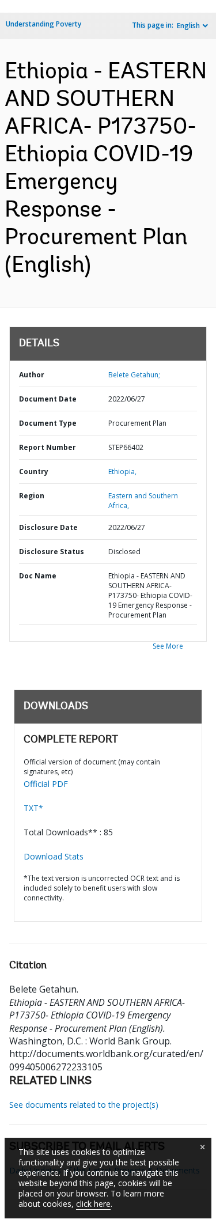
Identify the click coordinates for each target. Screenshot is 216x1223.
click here (93, 1203)
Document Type (48, 423)
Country (33, 471)
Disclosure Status (51, 551)
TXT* (33, 807)
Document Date (48, 399)
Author (31, 375)
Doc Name (37, 576)
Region (31, 496)
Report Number (47, 447)
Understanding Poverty (43, 24)
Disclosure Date (48, 527)
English (188, 26)
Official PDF (46, 783)
